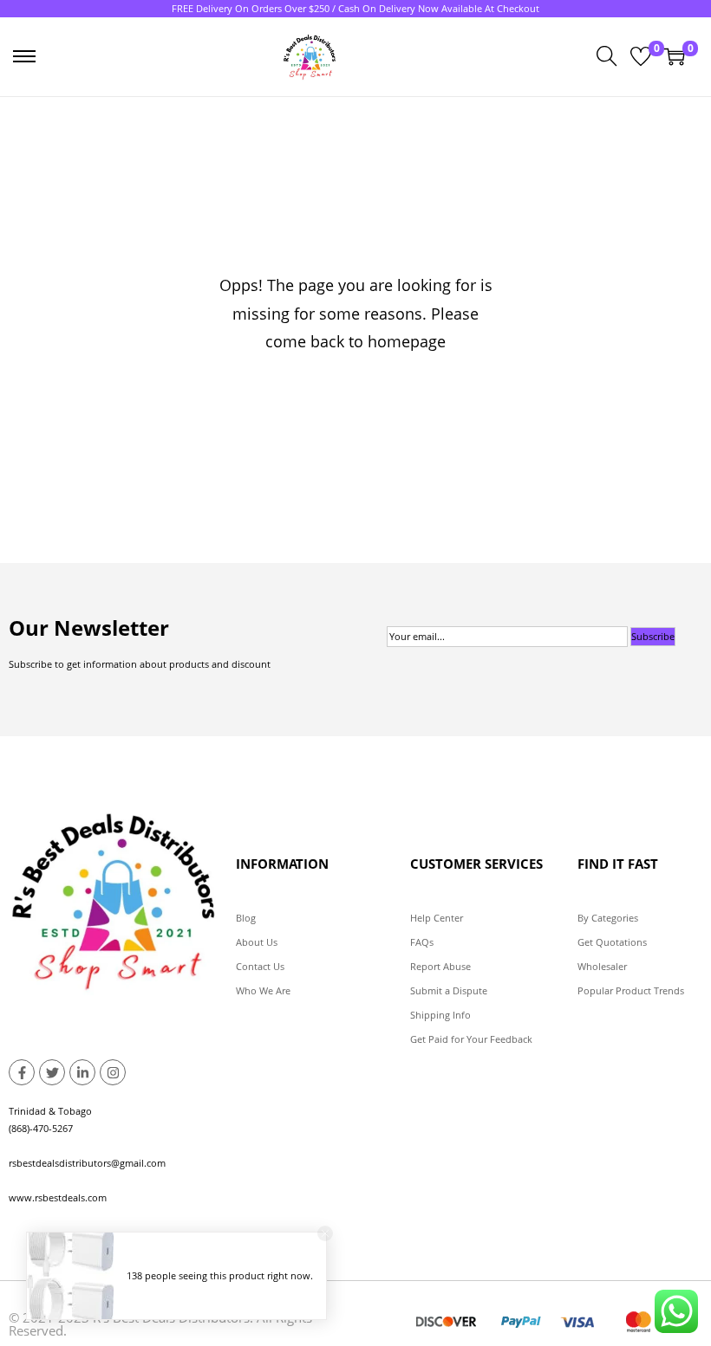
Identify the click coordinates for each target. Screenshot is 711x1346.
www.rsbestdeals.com (58, 1197)
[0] (640, 56)
